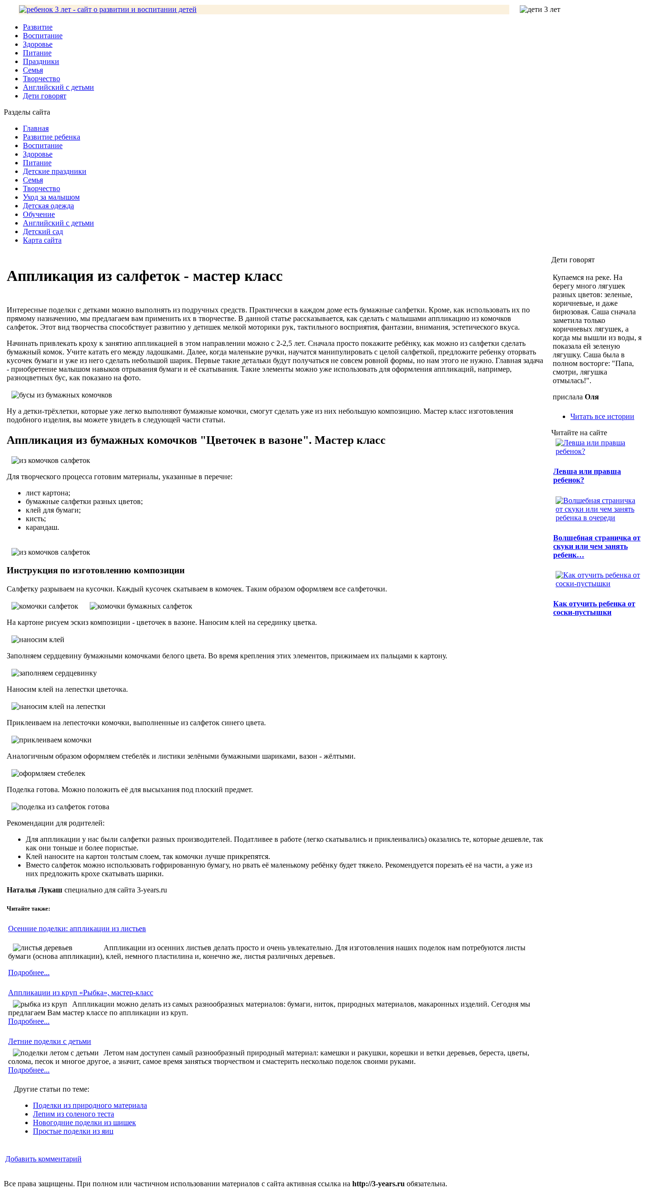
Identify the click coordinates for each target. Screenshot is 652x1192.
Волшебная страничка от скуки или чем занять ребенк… (597, 546)
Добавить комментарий (43, 1159)
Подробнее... (29, 972)
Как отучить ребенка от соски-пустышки (594, 608)
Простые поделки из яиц (73, 1131)
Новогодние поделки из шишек (84, 1122)
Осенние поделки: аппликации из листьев (77, 928)
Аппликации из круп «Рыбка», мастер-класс (80, 992)
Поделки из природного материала (90, 1105)
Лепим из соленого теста (73, 1114)
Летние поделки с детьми (49, 1041)
